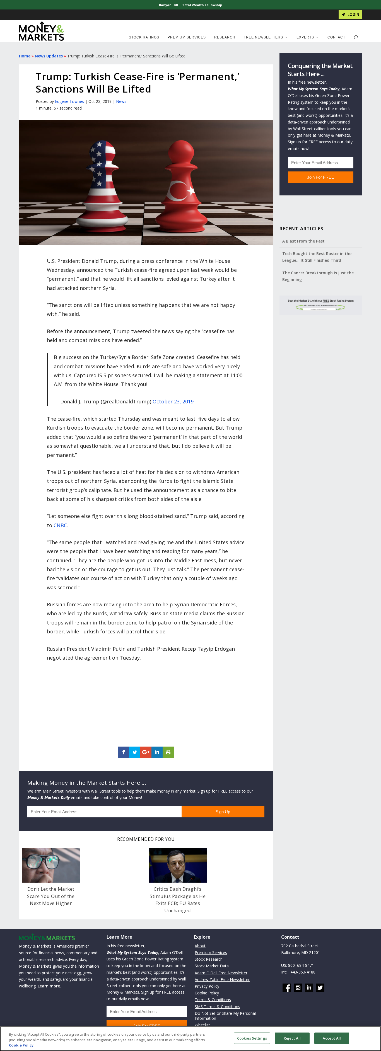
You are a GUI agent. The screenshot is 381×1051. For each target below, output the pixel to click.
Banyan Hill (168, 5)
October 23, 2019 (173, 401)
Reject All (292, 1037)
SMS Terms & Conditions (217, 1006)
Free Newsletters (263, 37)
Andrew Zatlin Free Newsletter (222, 979)
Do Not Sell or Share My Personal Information (225, 1016)
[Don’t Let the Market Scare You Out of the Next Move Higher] (51, 865)
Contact (336, 37)
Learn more (49, 986)
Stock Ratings (144, 37)
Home (24, 56)
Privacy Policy (207, 986)
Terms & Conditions (213, 999)
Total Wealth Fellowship (202, 5)
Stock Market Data (212, 965)
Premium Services (187, 37)
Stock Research (209, 959)
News (121, 101)
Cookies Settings (252, 1037)
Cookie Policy (207, 993)
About (200, 945)
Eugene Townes (69, 101)
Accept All (332, 1037)
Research (224, 37)
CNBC (60, 525)
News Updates (49, 56)
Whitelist (202, 1025)
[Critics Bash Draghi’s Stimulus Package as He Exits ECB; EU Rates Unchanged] (178, 865)
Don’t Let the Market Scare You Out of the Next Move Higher (50, 896)
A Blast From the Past (303, 241)
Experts (305, 37)
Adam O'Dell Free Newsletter (221, 972)
